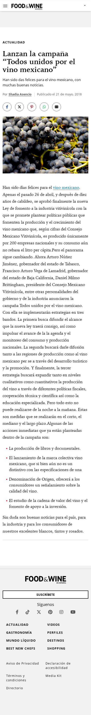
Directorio (14, 688)
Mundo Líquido (21, 640)
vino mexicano (66, 187)
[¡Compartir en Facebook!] (7, 106)
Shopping (56, 648)
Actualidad (14, 42)
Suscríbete (45, 594)
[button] (5, 6)
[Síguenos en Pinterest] (50, 612)
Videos (53, 624)
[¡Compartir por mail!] (56, 106)
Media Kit (54, 676)
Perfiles (55, 632)
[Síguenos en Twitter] (39, 612)
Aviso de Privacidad (22, 663)
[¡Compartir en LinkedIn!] (44, 106)
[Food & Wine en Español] (26, 6)
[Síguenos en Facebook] (17, 612)
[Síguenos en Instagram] (61, 612)
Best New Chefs (20, 648)
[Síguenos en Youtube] (73, 612)
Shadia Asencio (20, 94)
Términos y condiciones (16, 678)
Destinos (55, 640)
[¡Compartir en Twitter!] (19, 106)
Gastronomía (19, 632)
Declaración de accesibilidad (58, 665)
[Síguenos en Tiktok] (28, 612)
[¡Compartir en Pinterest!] (31, 106)
